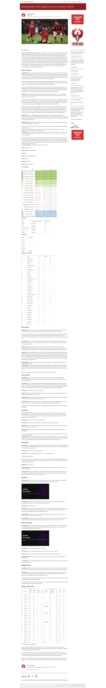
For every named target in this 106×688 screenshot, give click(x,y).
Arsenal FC (37, 183)
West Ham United (38, 199)
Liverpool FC (37, 178)
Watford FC (37, 202)
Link (63, 595)
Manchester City (37, 171)
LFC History (52, 16)
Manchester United (38, 173)
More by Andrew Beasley (31, 669)
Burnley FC (37, 185)
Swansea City (37, 211)
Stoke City (37, 213)
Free (48, 16)
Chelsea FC (37, 181)
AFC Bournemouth (38, 197)
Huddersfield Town (38, 206)
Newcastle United (38, 192)
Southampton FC (38, 209)
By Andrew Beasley (31, 16)
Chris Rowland (44, 16)
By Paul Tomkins (38, 16)
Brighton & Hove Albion (39, 204)
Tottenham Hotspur (38, 176)
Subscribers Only (57, 16)
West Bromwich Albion (38, 216)
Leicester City (37, 190)
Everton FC (37, 188)
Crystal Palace (37, 195)
